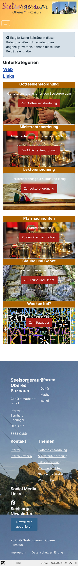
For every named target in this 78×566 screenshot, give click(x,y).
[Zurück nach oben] (71, 559)
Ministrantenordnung (52, 456)
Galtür (45, 388)
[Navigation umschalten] (6, 23)
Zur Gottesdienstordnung (39, 103)
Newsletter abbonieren (24, 524)
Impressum (18, 552)
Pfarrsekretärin (21, 456)
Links (8, 76)
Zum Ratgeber (39, 322)
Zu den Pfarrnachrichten (39, 237)
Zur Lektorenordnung (39, 188)
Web (8, 69)
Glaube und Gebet (51, 474)
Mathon (46, 394)
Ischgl (45, 400)
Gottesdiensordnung (52, 450)
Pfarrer (15, 450)
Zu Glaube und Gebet (39, 280)
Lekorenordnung (49, 462)
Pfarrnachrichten (50, 468)
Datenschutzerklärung (47, 552)
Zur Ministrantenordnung (39, 150)
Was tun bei (46, 480)
